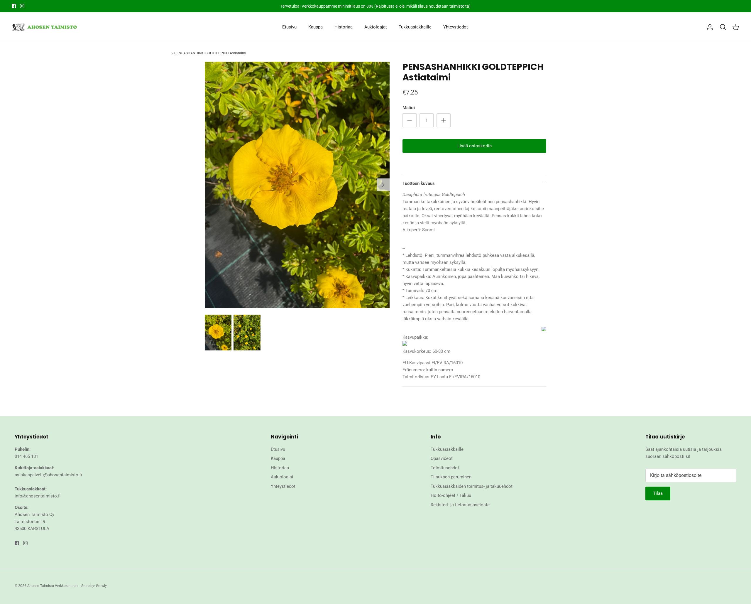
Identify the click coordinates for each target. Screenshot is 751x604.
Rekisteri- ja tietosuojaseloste (460, 504)
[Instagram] (22, 6)
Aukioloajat (375, 27)
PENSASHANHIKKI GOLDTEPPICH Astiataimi (210, 53)
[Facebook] (14, 6)
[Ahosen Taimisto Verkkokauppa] (45, 27)
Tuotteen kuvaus (418, 183)
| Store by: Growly (93, 586)
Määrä (408, 107)
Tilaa (658, 493)
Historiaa (343, 27)
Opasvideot (442, 458)
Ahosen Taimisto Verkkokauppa (52, 586)
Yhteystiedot (455, 27)
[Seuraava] (383, 184)
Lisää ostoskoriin (474, 146)
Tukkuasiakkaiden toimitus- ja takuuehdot (471, 486)
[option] (297, 185)
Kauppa (315, 27)
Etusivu (289, 27)
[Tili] (708, 27)
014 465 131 (26, 456)
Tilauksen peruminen (451, 477)
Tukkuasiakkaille (415, 27)
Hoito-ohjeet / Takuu (451, 495)
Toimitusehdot (445, 467)
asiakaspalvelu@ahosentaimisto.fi (48, 475)
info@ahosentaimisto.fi (37, 496)
